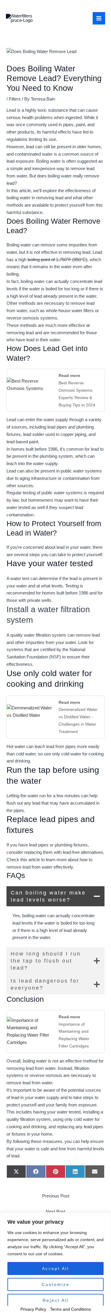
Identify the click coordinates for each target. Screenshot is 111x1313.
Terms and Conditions (70, 1309)
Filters (15, 99)
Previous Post (55, 1196)
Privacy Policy (33, 1309)
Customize (56, 1284)
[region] (55, 1262)
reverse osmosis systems (32, 318)
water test (19, 578)
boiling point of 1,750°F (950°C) (57, 259)
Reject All (56, 1300)
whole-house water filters (70, 310)
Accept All (55, 1268)
